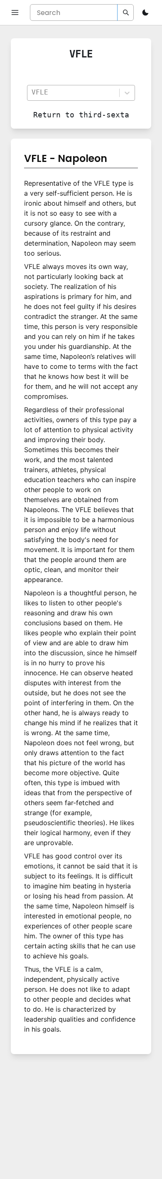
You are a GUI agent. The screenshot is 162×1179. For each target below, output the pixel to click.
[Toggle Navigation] (15, 12)
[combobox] (73, 92)
